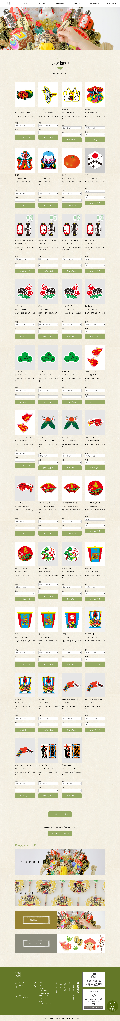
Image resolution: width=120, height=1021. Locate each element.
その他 (21, 985)
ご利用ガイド (94, 4)
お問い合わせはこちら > (60, 833)
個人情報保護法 (78, 987)
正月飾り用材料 (43, 990)
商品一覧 (42, 4)
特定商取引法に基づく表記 (74, 991)
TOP (25, 4)
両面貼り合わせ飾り (44, 996)
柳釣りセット (22, 995)
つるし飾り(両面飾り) (45, 993)
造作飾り (41, 1001)
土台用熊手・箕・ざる (45, 1003)
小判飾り (41, 982)
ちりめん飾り (42, 998)
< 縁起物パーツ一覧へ (60, 814)
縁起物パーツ (35, 986)
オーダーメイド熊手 (24, 988)
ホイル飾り (42, 988)
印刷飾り (41, 985)
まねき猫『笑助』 (24, 997)
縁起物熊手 (16, 986)
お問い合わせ (111, 4)
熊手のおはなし (60, 4)
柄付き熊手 (22, 982)
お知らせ (77, 4)
